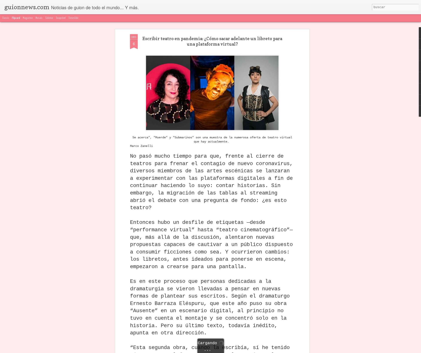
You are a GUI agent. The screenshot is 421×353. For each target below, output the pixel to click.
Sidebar (49, 18)
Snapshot (61, 18)
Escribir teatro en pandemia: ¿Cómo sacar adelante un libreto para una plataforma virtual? (212, 41)
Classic (5, 18)
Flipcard (16, 18)
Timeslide (73, 18)
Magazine (28, 18)
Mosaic (39, 18)
